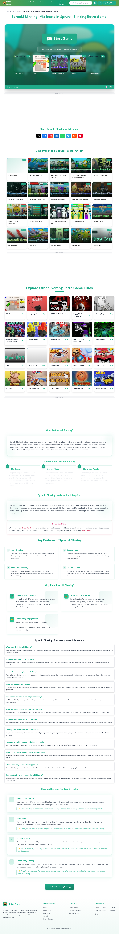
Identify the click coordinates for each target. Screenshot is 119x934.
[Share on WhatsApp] (62, 136)
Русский (104, 911)
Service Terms (74, 913)
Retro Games (17, 11)
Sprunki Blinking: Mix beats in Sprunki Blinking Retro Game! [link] (40, 11)
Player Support (74, 907)
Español (112, 907)
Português (98, 911)
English (97, 907)
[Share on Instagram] (50, 136)
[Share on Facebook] (44, 136)
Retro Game (86, 530)
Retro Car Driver (28, 528)
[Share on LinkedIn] (56, 136)
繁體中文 (112, 911)
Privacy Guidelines (75, 910)
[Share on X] (38, 136)
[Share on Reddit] (74, 136)
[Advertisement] (59, 107)
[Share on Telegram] (68, 136)
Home (22, 2)
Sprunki (53, 2)
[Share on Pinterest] (80, 136)
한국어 (97, 914)
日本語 (104, 907)
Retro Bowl (32, 2)
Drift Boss (43, 2)
